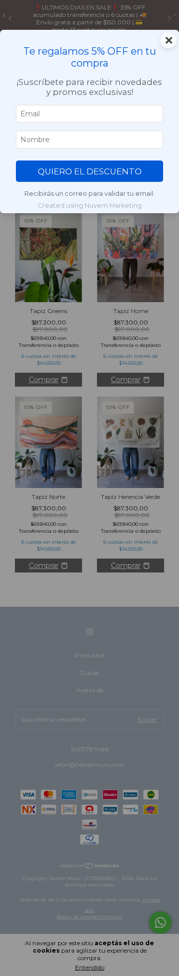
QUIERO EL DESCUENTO (90, 171)
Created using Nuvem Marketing (90, 205)
